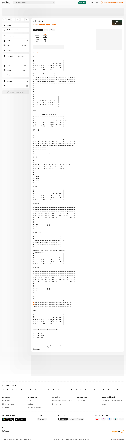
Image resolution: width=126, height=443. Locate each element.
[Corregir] (22, 19)
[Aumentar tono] (26, 40)
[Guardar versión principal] (41, 30)
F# (37, 52)
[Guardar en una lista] (13, 19)
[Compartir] (27, 19)
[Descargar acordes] (18, 19)
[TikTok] (115, 419)
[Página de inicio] (6, 3)
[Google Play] (8, 419)
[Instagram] (103, 419)
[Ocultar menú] (4, 19)
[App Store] (20, 419)
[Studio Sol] (118, 431)
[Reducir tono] (22, 40)
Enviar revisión (36, 349)
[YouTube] (97, 419)
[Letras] (5, 431)
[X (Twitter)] (121, 419)
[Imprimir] (9, 19)
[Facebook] (109, 419)
